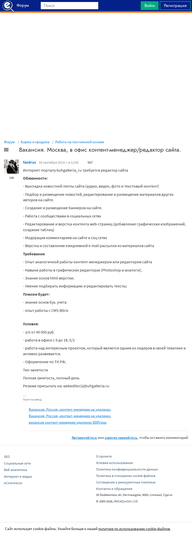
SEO (7, 456)
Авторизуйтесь (84, 437)
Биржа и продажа (35, 141)
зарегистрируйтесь (120, 437)
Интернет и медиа (18, 476)
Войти (149, 5)
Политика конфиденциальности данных (127, 469)
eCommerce (13, 483)
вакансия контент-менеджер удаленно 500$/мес (68, 422)
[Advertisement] (96, 25)
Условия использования (114, 463)
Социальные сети (17, 463)
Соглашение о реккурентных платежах (126, 482)
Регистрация (175, 5)
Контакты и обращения (114, 488)
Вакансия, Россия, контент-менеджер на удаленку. (70, 409)
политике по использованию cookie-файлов (134, 528)
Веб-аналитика (15, 470)
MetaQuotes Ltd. (126, 501)
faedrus (29, 162)
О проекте (104, 456)
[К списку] (14, 151)
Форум (9, 141)
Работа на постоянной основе (79, 141)
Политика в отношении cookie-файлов (125, 475)
